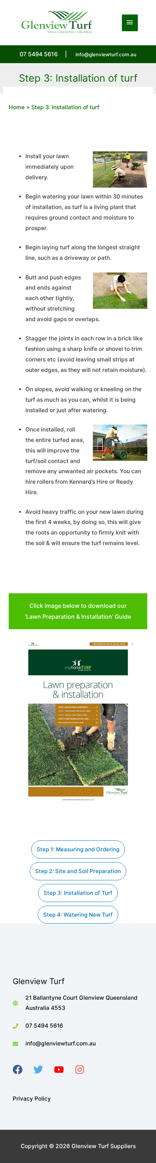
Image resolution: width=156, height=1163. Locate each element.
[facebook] (22, 1069)
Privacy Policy (32, 1098)
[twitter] (43, 1069)
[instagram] (84, 1069)
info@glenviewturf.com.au (105, 54)
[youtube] (63, 1069)
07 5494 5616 (44, 1025)
